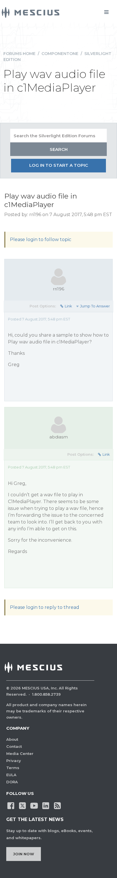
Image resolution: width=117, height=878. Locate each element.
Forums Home (19, 53)
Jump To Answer (95, 306)
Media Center (20, 753)
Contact (14, 746)
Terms (12, 767)
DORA (12, 782)
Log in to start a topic (58, 165)
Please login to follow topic (40, 239)
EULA (11, 775)
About (12, 739)
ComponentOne (59, 53)
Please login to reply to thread (44, 607)
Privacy (13, 760)
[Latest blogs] (57, 805)
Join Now (23, 854)
